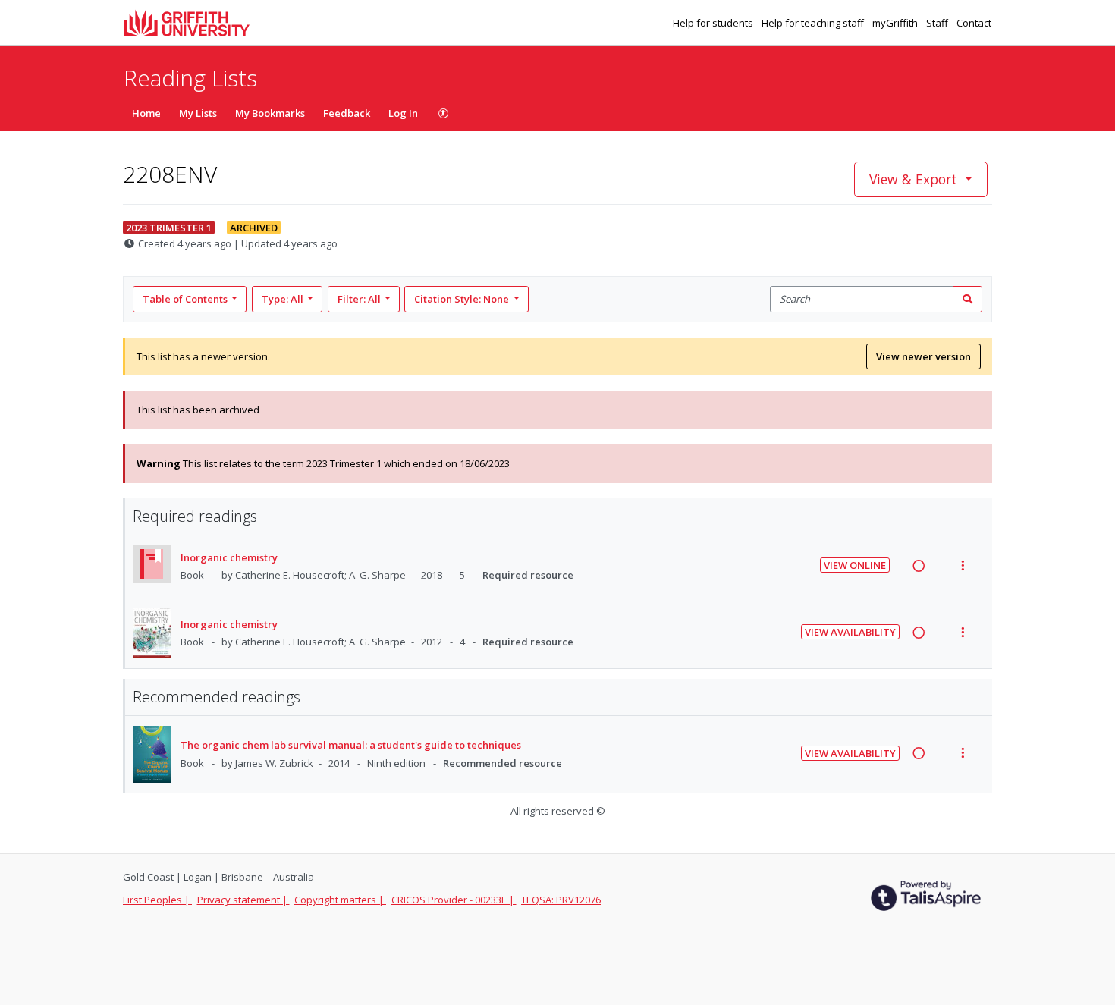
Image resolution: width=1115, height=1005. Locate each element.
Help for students (714, 23)
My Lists (198, 113)
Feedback (346, 113)
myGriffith (896, 23)
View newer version (923, 356)
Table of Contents (185, 299)
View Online (855, 565)
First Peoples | (157, 899)
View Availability (850, 632)
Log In (403, 113)
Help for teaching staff (814, 23)
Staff (938, 23)
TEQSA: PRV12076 (561, 899)
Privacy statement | (243, 899)
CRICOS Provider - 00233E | (454, 899)
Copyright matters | (340, 899)
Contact (973, 23)
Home (146, 113)
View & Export (913, 179)
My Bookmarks (270, 113)
